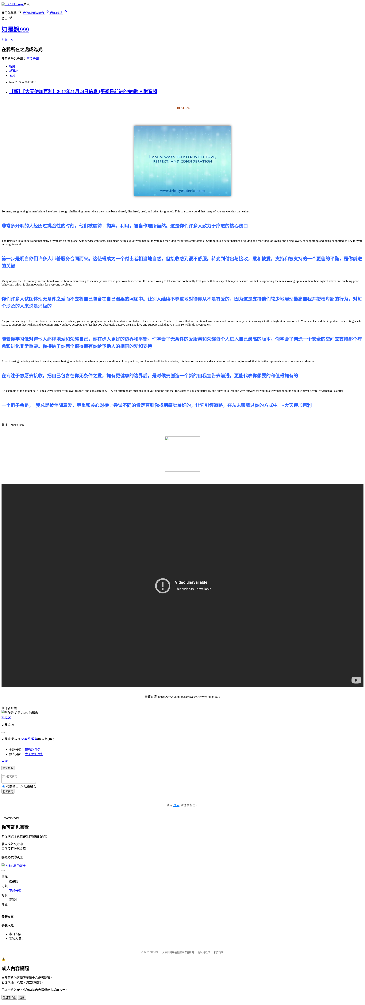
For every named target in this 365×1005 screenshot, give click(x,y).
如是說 (6, 717)
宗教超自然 (32, 749)
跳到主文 (8, 40)
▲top (5, 760)
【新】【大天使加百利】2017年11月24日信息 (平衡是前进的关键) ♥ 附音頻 (83, 91)
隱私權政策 (204, 952)
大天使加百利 (34, 754)
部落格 (13, 71)
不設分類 (33, 58)
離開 (21, 997)
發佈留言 (8, 791)
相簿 (12, 66)
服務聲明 (219, 952)
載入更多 (8, 768)
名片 (12, 75)
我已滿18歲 (9, 997)
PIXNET (154, 952)
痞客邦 (25, 739)
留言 (34, 739)
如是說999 (15, 29)
